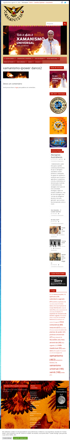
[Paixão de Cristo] (55, 227)
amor (51, 294)
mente (52, 322)
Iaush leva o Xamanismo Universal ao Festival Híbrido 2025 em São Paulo (35, 395)
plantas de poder (57, 332)
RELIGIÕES (55, 340)
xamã (55, 372)
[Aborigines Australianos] (58, 138)
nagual (57, 322)
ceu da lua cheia (54, 303)
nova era (55, 327)
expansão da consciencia (58, 313)
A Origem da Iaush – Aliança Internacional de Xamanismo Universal (35, 405)
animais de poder (60, 294)
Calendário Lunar (61, 408)
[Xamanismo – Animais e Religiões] (55, 254)
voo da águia (57, 352)
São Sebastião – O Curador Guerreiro (56, 211)
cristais (63, 307)
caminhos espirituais (59, 302)
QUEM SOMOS (10, 58)
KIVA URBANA (21, 62)
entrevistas (53, 311)
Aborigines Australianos (56, 156)
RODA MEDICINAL (52, 58)
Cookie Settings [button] (7, 438)
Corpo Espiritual (61, 306)
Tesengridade (64, 242)
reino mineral (57, 337)
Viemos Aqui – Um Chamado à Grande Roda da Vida (35, 424)
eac (56, 310)
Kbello (61, 159)
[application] (58, 281)
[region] (35, 40)
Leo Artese (55, 317)
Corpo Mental (55, 308)
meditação (60, 319)
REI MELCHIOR (55, 220)
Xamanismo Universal (35, 2)
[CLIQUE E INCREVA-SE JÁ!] (58, 80)
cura (52, 310)
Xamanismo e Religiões (57, 152)
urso (51, 352)
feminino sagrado (56, 315)
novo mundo (56, 330)
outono (63, 330)
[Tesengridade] (55, 240)
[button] (52, 105)
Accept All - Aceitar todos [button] (20, 438)
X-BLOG (37, 62)
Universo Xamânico (56, 150)
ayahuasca (54, 297)
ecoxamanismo (62, 310)
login (16, 87)
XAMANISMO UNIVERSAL (24, 58)
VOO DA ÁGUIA (39, 58)
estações (59, 311)
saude (58, 351)
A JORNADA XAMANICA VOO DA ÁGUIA (35, 413)
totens (64, 350)
